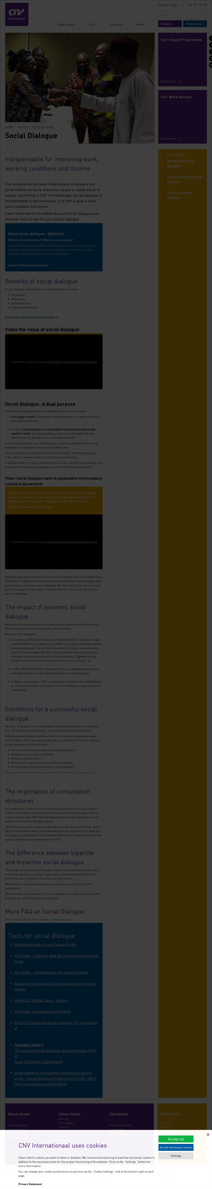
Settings (176, 1155)
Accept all (176, 1139)
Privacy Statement (30, 1184)
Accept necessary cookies (176, 1147)
